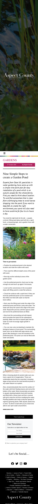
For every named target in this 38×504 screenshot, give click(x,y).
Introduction (29, 489)
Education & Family (27, 475)
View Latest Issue (19, 417)
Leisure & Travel (18, 473)
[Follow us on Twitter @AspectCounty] (16, 463)
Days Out (11, 481)
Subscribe (19, 436)
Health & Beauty (10, 477)
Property (9, 479)
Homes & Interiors (22, 477)
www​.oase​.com (8, 409)
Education (9, 489)
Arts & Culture (10, 475)
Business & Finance (28, 487)
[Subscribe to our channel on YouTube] (25, 463)
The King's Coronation (26, 479)
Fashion (18, 475)
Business (9, 473)
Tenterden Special (23, 492)
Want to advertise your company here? (16, 443)
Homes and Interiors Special (23, 481)
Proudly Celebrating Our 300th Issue (20, 485)
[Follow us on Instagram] (21, 463)
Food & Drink (27, 473)
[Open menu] (4, 153)
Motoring (16, 479)
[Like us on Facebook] (12, 463)
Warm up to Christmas (20, 483)
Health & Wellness (19, 489)
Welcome (14, 492)
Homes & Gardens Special (13, 487)
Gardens (31, 477)
